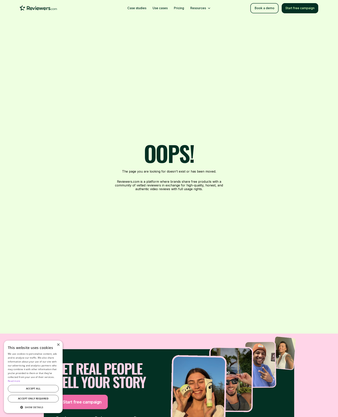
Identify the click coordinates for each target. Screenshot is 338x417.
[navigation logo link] (38, 8)
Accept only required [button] (33, 398)
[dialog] (33, 377)
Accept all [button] (33, 388)
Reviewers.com (128, 181)
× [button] (58, 344)
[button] (200, 8)
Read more (14, 381)
